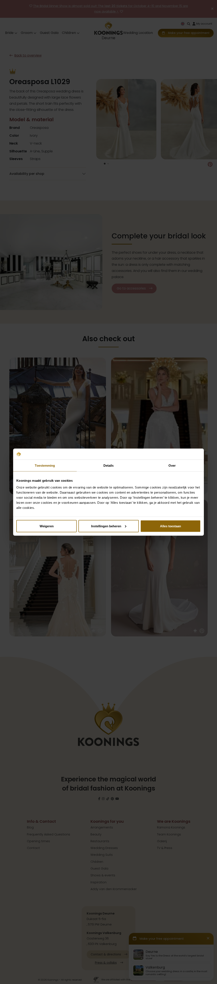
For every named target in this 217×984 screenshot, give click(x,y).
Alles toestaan (170, 526)
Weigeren (47, 526)
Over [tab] (172, 465)
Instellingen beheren (106, 526)
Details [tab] (108, 465)
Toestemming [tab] (45, 465)
